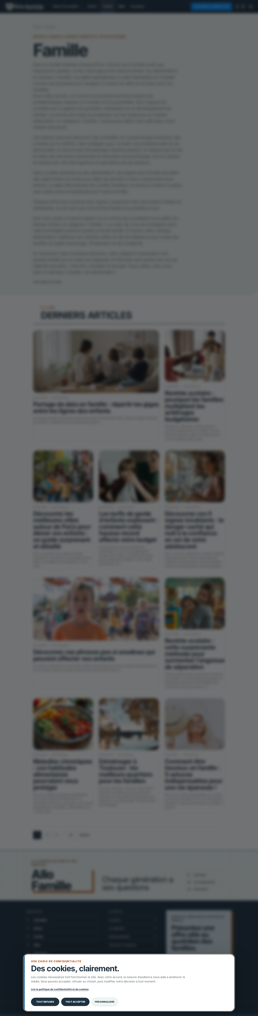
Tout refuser (45, 1001)
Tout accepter (75, 1001)
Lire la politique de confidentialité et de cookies (60, 989)
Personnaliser (104, 1001)
